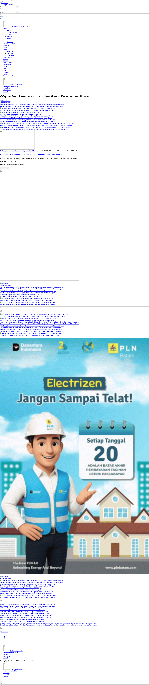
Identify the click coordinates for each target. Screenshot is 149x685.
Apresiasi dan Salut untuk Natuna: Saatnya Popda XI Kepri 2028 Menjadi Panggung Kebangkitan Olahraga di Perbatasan (39, 324)
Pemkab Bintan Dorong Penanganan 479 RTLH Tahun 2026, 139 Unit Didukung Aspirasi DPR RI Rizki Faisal (34, 129)
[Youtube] (4, 641)
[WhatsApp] (4, 643)
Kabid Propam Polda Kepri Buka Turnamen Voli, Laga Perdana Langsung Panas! (26, 118)
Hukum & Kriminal (9, 44)
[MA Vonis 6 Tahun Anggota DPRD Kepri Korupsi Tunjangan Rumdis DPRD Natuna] (17, 149)
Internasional (7, 57)
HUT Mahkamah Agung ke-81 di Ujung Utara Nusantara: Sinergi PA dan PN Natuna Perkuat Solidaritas (33, 316)
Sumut (5, 47)
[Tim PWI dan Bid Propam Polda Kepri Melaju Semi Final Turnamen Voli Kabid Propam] (28, 108)
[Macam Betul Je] (5, 101)
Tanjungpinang (12, 32)
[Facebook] (4, 635)
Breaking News (5, 5)
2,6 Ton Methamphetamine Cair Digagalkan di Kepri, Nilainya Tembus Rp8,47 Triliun (27, 122)
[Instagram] (4, 639)
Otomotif (6, 72)
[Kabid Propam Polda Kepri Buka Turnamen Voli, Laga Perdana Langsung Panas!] (26, 116)
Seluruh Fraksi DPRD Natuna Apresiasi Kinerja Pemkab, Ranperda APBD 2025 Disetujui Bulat (30, 335)
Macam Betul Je (5, 103)
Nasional (6, 49)
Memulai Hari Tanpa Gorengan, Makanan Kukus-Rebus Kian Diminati (22, 610)
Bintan (9, 34)
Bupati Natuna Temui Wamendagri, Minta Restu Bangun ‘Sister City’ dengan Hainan (27, 320)
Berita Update (4, 151)
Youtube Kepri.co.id (9, 76)
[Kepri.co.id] (4, 3)
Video (5, 68)
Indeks (12, 5)
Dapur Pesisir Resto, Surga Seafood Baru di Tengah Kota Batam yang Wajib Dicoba (27, 606)
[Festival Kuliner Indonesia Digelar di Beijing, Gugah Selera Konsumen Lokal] (25, 612)
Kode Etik (6, 88)
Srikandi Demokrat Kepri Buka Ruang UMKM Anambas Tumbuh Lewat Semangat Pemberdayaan (31, 106)
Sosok (5, 66)
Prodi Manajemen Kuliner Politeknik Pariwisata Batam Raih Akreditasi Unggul (25, 617)
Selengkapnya (5, 168)
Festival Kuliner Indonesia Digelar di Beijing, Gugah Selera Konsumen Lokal (24, 613)
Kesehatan (10, 51)
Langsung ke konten (6, 1)
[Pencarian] (0, 10)
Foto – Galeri (7, 63)
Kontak (5, 92)
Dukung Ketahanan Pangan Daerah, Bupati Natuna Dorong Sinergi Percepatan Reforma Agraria (31, 328)
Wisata (5, 61)
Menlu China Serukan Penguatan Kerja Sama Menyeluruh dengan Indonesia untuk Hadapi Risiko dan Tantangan (36, 125)
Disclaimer (7, 90)
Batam (9, 30)
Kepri (5, 28)
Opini (5, 70)
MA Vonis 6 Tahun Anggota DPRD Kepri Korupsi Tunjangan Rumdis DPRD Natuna (31, 155)
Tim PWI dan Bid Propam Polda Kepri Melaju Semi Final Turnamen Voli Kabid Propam (27, 110)
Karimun (9, 36)
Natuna (9, 40)
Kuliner (5, 59)
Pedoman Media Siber (10, 86)
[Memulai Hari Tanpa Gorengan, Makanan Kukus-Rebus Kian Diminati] (23, 608)
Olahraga (10, 53)
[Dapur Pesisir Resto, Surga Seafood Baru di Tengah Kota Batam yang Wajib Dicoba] (27, 604)
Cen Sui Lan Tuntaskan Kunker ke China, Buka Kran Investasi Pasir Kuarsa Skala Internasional (30, 331)
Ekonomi (6, 45)
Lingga (9, 38)
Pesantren (10, 55)
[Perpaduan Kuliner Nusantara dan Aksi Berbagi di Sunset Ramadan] (22, 619)
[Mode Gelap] (0, 9)
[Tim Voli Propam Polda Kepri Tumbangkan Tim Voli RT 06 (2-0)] (21, 112)
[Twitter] (4, 637)
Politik (5, 74)
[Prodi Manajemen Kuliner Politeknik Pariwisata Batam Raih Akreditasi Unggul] (25, 615)
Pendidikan (7, 64)
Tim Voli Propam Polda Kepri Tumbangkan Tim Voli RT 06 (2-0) (20, 114)
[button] (17, 7)
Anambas (10, 42)
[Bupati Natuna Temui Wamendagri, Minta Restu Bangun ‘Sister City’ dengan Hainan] (28, 318)
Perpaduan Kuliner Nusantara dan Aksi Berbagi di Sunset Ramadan (22, 621)
